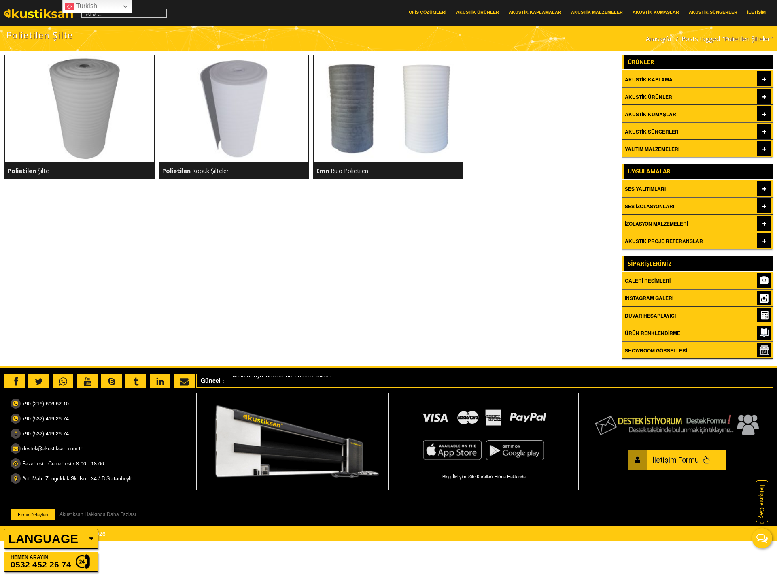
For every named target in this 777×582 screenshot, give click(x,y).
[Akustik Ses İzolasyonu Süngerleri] (40, 13)
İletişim (459, 476)
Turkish (85, 5)
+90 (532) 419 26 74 (45, 418)
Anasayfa (658, 38)
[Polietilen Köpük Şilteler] (234, 109)
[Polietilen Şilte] (79, 109)
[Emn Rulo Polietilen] (388, 109)
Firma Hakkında (510, 476)
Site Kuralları (480, 476)
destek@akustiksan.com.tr (52, 448)
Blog (446, 476)
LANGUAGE (43, 539)
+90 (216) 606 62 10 (45, 403)
